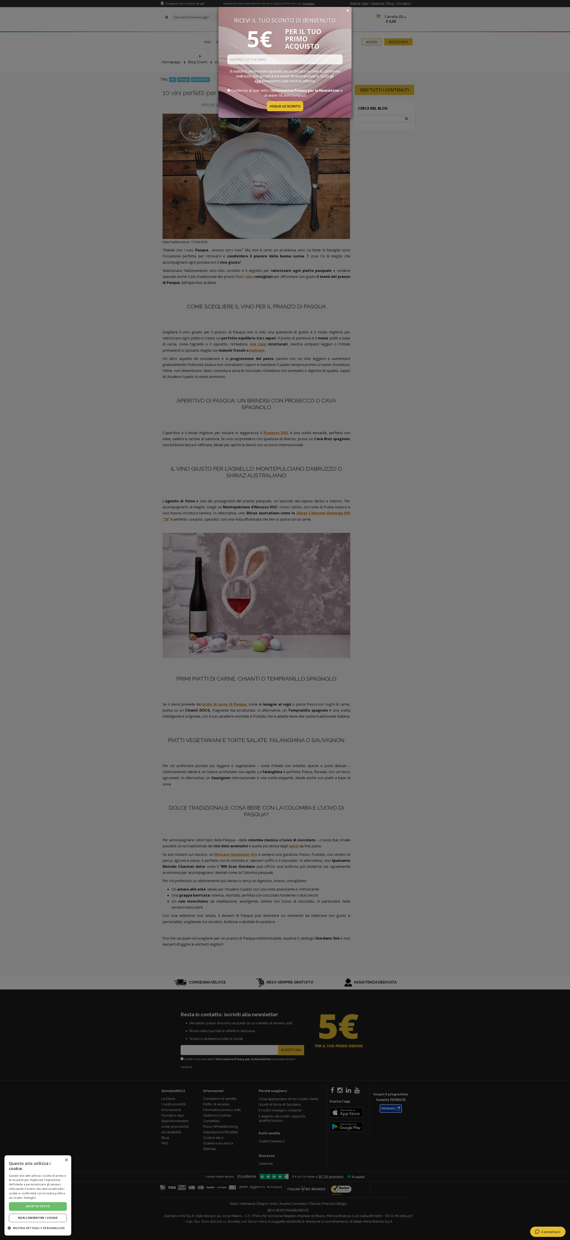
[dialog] (37, 1195)
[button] (38, 1228)
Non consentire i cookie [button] (38, 1218)
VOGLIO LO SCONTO (285, 106)
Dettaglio (30, 1198)
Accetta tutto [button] (38, 1206)
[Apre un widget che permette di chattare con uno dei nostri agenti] (548, 1232)
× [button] (66, 1160)
